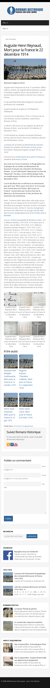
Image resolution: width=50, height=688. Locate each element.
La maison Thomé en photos (25, 609)
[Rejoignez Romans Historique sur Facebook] (12, 444)
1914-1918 (7, 570)
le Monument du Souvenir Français (29, 157)
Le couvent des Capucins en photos (28, 622)
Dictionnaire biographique (23, 426)
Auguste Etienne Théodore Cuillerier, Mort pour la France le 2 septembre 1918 (26, 379)
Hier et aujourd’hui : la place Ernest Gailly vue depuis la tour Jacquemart (30, 659)
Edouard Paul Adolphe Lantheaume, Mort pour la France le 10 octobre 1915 (10, 377)
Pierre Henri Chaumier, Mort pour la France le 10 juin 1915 (9, 415)
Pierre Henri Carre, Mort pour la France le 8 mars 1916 (25, 413)
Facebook (7, 548)
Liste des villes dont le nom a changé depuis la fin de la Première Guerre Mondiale (25, 213)
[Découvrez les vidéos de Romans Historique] (16, 444)
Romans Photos (10, 605)
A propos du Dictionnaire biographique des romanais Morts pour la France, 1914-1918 (30, 576)
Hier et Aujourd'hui (12, 640)
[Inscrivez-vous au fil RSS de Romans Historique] (8, 444)
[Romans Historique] (25, 14)
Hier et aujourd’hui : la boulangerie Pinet (30, 644)
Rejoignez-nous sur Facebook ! (26, 551)
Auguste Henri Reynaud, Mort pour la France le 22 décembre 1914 (23, 50)
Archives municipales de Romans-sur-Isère (26, 220)
